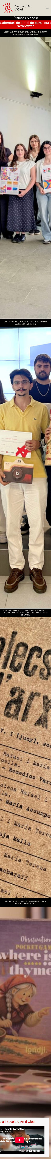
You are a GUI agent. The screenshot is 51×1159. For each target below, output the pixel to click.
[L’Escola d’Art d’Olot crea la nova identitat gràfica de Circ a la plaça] (25, 173)
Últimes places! (25, 18)
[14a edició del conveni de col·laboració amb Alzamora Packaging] (25, 463)
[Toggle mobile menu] (47, 8)
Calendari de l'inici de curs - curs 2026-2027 (25, 24)
